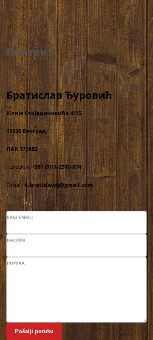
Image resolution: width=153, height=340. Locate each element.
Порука (16, 263)
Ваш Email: (20, 217)
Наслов (16, 240)
